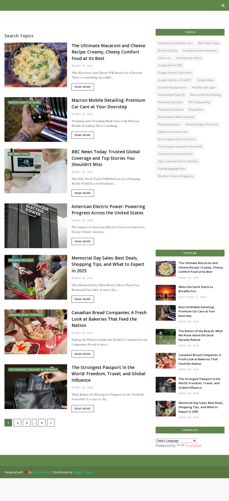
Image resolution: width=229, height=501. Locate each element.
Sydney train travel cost (172, 132)
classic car (164, 58)
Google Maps (205, 80)
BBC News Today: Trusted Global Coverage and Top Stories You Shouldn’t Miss (106, 158)
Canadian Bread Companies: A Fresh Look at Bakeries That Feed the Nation (109, 319)
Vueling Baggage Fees (171, 169)
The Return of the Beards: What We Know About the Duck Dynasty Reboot (200, 335)
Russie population (169, 124)
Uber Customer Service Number (178, 161)
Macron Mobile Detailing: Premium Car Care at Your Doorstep (108, 103)
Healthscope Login (203, 87)
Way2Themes (41, 472)
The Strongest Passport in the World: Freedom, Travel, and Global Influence (108, 374)
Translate (193, 445)
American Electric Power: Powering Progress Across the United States (108, 210)
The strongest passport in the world (180, 146)
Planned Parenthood (170, 109)
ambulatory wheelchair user (175, 43)
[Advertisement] (190, 215)
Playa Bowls (196, 109)
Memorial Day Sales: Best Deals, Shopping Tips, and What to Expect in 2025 (108, 264)
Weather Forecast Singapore (175, 176)
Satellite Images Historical (201, 124)
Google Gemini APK (170, 65)
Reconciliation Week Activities (176, 117)
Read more (83, 86)
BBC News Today (209, 43)
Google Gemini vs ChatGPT (174, 80)
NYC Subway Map (199, 102)
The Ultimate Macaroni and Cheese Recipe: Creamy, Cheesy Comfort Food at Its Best (108, 52)
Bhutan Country (167, 50)
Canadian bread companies (200, 50)
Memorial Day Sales (170, 102)
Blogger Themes (83, 472)
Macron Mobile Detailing (205, 95)
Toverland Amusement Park (175, 154)
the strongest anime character (177, 139)
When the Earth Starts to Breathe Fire (195, 289)
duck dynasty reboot (188, 58)
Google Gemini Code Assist (175, 73)
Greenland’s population (172, 87)
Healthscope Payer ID (171, 95)
